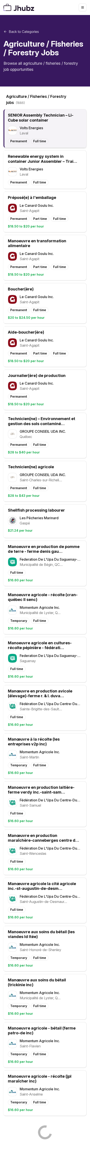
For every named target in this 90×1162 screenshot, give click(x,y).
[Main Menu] (83, 7)
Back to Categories (24, 31)
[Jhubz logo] (19, 7)
